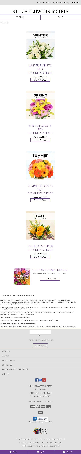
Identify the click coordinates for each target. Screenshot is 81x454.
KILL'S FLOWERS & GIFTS (40, 12)
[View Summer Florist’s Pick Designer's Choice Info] (40, 165)
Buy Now (40, 79)
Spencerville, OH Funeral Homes (29, 439)
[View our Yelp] (44, 381)
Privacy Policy (26, 446)
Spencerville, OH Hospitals (54, 439)
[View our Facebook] (37, 381)
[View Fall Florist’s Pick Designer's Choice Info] (40, 225)
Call (14, 452)
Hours (68, 452)
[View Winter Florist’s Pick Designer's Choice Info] (40, 45)
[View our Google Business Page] (40, 381)
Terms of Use (55, 446)
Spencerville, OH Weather (29, 443)
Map (41, 452)
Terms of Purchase (41, 446)
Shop (21, 17)
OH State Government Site (51, 443)
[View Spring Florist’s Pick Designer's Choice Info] (40, 105)
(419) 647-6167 (73, 2)
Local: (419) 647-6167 (40, 396)
